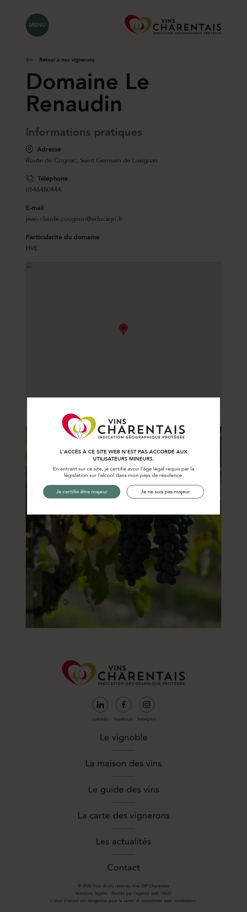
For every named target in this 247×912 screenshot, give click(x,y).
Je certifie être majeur (81, 491)
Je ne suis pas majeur (165, 491)
